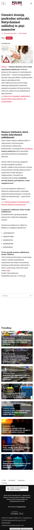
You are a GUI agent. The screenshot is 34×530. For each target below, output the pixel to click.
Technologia (22, 33)
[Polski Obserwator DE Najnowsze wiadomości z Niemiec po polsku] (17, 3)
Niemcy (9, 38)
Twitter (4, 483)
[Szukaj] (31, 3)
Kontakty (11, 480)
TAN (8, 270)
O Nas (4, 480)
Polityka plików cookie (27, 528)
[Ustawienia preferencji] (32, 397)
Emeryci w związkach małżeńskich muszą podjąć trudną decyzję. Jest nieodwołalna (15, 98)
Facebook (21, 480)
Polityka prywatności (15, 528)
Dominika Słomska (10, 33)
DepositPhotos (22, 506)
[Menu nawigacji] (3, 3)
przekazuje (29, 148)
